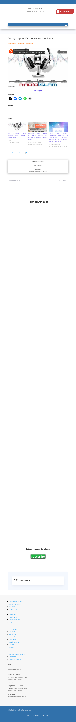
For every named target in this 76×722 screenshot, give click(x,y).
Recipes (11, 647)
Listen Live (12, 657)
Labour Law (13, 609)
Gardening (12, 614)
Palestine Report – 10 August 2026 (26, 252)
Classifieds (12, 639)
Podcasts (21, 43)
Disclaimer (35, 715)
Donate (11, 622)
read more (16, 256)
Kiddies (11, 612)
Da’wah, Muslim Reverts (17, 654)
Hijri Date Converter (15, 659)
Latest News (13, 629)
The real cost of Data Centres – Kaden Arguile (31, 420)
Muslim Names (14, 642)
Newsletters (13, 637)
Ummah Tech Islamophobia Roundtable (28, 307)
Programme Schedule (16, 602)
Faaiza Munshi (12, 43)
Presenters (29, 43)
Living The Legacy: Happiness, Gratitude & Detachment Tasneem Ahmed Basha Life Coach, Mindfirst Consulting (58, 137)
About (28, 715)
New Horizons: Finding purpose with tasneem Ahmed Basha (17, 135)
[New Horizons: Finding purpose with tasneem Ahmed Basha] (17, 127)
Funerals (12, 632)
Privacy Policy (45, 715)
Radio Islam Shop (14, 620)
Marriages (12, 634)
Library (11, 645)
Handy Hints (13, 617)
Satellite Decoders (15, 604)
